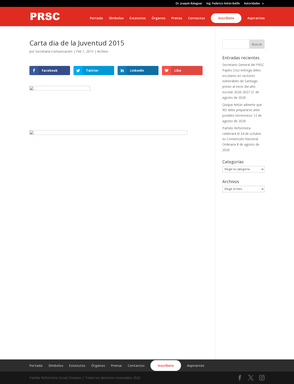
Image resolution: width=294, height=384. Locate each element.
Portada (96, 18)
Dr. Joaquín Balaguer (189, 3)
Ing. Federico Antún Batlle (223, 3)
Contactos (196, 18)
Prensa (176, 18)
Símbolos (116, 18)
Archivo (102, 51)
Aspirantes (256, 18)
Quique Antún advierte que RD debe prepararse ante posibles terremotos (242, 110)
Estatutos (138, 18)
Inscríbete (226, 18)
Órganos (158, 18)
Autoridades (252, 3)
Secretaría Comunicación (53, 51)
